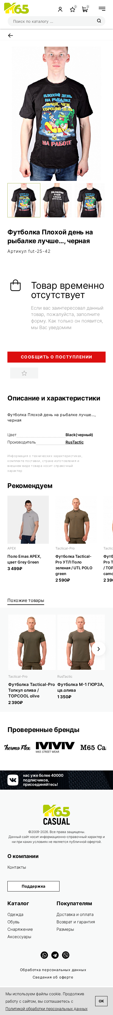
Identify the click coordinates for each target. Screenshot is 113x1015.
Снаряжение (20, 929)
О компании (23, 856)
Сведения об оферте (53, 977)
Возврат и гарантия (75, 921)
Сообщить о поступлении (56, 357)
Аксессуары (19, 936)
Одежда (15, 914)
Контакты (16, 867)
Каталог (18, 903)
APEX (11, 548)
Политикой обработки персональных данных (46, 1008)
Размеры (65, 929)
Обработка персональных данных (53, 970)
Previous (14, 649)
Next (98, 649)
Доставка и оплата (75, 914)
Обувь (13, 921)
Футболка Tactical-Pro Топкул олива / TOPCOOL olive (31, 690)
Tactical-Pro (65, 548)
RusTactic (75, 442)
